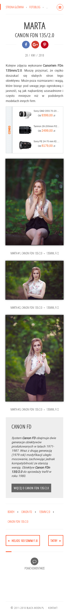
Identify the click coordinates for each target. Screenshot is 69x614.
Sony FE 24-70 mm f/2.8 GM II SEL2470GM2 (47, 141)
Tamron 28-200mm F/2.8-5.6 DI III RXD (47, 126)
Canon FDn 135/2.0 (18, 521)
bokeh (11, 512)
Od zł (46, 115)
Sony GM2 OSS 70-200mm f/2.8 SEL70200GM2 (47, 111)
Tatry (54, 541)
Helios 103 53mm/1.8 (25, 541)
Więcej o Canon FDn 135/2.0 (31, 488)
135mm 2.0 (44, 512)
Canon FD (26, 512)
